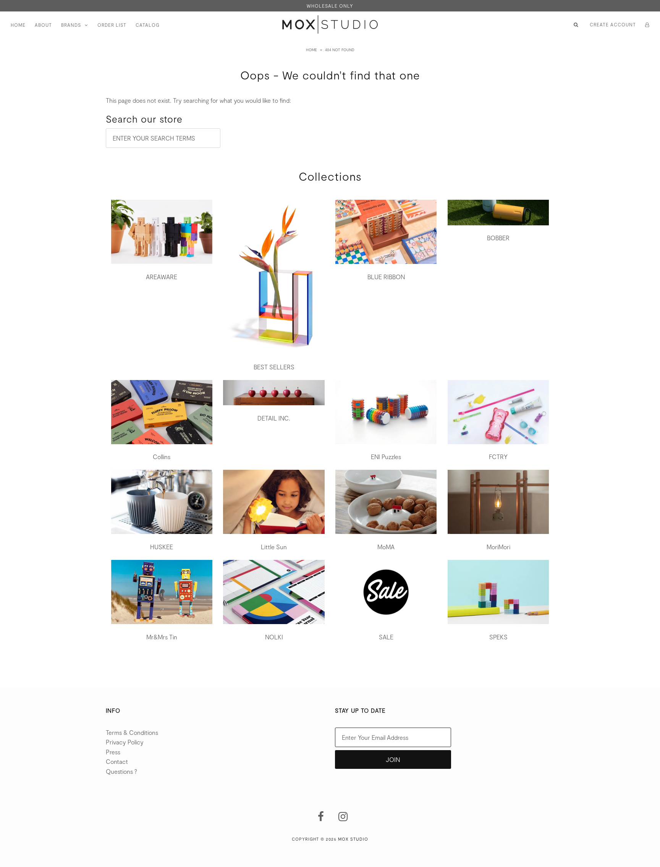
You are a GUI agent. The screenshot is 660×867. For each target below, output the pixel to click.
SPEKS (498, 637)
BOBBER (498, 237)
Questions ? (121, 771)
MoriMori (498, 546)
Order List (111, 24)
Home (18, 24)
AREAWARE (161, 276)
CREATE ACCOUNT (613, 24)
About (43, 24)
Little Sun (274, 546)
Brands (71, 24)
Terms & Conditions (132, 732)
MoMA (386, 546)
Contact (117, 761)
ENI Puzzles (386, 456)
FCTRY (498, 456)
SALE (386, 637)
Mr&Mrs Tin (161, 637)
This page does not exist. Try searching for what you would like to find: (198, 100)
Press (113, 751)
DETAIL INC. (273, 418)
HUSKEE (161, 546)
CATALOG (148, 24)
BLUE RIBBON (386, 276)
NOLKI (274, 637)
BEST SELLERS (274, 366)
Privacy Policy (125, 742)
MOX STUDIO (353, 838)
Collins (161, 456)
